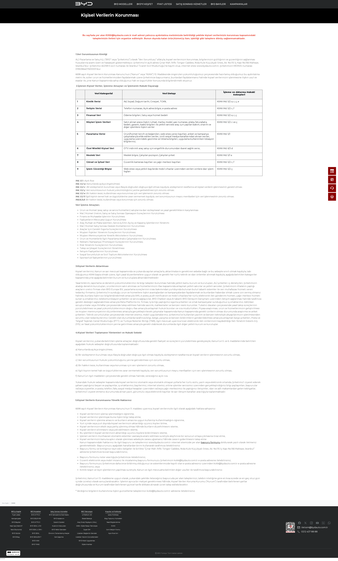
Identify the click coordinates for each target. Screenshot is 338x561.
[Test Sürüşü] (332, 197)
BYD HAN (35, 541)
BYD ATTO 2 (35, 515)
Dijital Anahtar (87, 544)
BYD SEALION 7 (35, 537)
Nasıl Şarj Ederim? (16, 526)
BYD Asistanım (59, 518)
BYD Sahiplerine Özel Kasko (59, 515)
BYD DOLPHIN (35, 518)
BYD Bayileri (16, 522)
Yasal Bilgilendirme (113, 522)
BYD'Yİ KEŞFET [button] (145, 4)
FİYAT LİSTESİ (164, 4)
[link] (13, 553)
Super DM (86, 530)
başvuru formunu (210, 442)
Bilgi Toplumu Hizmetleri (113, 518)
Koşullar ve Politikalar (113, 511)
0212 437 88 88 (309, 531)
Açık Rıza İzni (113, 533)
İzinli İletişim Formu (113, 530)
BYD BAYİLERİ (218, 4)
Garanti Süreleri (59, 522)
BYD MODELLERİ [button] (123, 4)
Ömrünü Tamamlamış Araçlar (59, 533)
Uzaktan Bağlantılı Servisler (87, 533)
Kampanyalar (16, 518)
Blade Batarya (87, 518)
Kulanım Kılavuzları (59, 526)
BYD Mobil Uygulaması (87, 541)
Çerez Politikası (113, 515)
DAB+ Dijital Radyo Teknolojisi (86, 526)
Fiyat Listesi (16, 515)
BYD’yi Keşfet (16, 511)
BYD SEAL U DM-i (35, 530)
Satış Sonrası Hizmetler (58, 511)
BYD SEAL (35, 533)
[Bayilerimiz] (332, 180)
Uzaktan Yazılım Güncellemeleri (87, 537)
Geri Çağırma (59, 537)
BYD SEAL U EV (35, 526)
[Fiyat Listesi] (332, 171)
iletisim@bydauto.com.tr (314, 527)
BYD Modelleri (36, 511)
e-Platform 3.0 (87, 515)
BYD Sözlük (16, 533)
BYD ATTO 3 (35, 522)
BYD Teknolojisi (86, 511)
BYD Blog (16, 537)
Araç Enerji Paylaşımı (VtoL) (87, 522)
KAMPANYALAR (238, 4)
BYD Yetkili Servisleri (59, 530)
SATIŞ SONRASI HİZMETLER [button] (191, 4)
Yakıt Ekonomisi (16, 530)
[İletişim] (332, 188)
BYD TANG (36, 544)
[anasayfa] (87, 4)
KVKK (113, 526)
